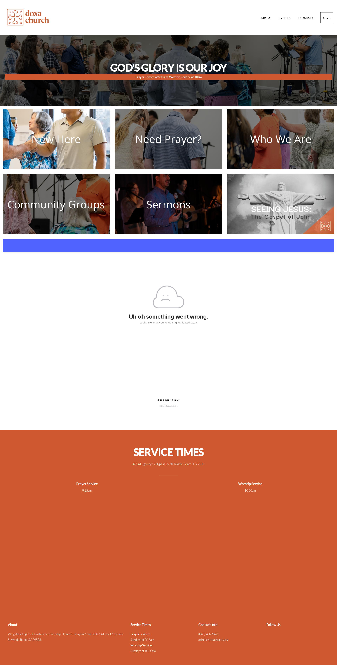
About (267, 17)
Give (326, 17)
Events (284, 17)
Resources (305, 17)
